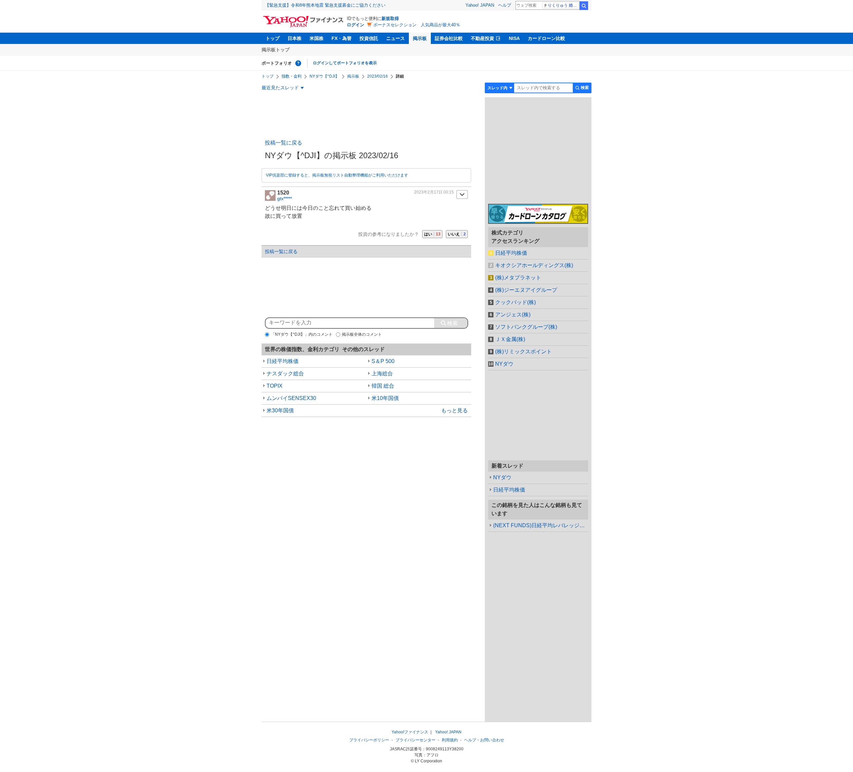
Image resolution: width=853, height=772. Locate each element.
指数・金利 (292, 76)
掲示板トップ (276, 49)
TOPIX (275, 386)
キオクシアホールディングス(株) (534, 265)
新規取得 (390, 18)
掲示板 (420, 38)
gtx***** (284, 198)
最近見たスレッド (280, 87)
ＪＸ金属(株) (510, 339)
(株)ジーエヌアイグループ (526, 290)
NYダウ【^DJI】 (324, 76)
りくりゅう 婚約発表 (563, 5)
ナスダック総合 (285, 373)
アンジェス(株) (512, 314)
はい (432, 234)
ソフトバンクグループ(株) (526, 327)
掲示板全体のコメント (362, 334)
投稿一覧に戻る (283, 143)
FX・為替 (342, 38)
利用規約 (450, 740)
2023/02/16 (377, 76)
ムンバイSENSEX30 (291, 398)
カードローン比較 (546, 38)
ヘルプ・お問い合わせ (484, 740)
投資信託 (369, 38)
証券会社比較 (449, 38)
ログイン (355, 24)
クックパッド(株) (515, 302)
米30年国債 (280, 410)
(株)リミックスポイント (523, 351)
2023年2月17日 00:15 (434, 192)
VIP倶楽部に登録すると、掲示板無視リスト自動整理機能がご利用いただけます (337, 175)
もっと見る (454, 410)
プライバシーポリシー (369, 740)
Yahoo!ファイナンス (410, 732)
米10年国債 (385, 398)
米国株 (317, 38)
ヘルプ (504, 5)
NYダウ (504, 364)
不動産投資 (482, 38)
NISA (514, 38)
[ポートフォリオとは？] (298, 63)
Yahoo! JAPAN (479, 5)
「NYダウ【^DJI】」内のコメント (302, 334)
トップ (273, 38)
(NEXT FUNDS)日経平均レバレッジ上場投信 (540, 525)
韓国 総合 (383, 386)
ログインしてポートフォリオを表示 (345, 63)
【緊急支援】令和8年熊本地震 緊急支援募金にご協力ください (325, 5)
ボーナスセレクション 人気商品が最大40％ (416, 24)
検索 (583, 5)
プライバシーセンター (415, 740)
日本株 (295, 38)
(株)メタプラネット (518, 277)
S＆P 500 (383, 361)
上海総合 (382, 373)
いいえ (457, 234)
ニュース (395, 38)
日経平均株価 (283, 361)
